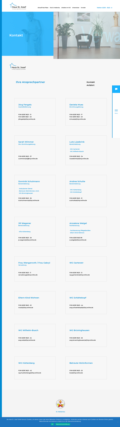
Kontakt (83, 7)
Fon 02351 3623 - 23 (25, 305)
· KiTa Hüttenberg (24, 231)
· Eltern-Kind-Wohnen (76, 233)
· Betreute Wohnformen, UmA (28, 191)
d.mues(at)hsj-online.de (77, 119)
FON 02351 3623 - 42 (25, 370)
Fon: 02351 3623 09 (75, 238)
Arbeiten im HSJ (66, 7)
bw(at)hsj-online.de (76, 373)
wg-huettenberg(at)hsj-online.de (29, 373)
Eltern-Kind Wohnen (28, 298)
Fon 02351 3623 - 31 (75, 198)
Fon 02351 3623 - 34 (76, 156)
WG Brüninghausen (79, 330)
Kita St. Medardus (55, 7)
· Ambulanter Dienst (25, 188)
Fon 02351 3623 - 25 (76, 370)
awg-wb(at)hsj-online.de (26, 340)
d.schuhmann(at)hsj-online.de (28, 200)
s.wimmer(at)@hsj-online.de (28, 159)
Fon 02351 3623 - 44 (76, 305)
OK (52, 424)
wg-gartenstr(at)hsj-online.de (79, 275)
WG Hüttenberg (26, 363)
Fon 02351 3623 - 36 (25, 198)
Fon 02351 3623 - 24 (25, 338)
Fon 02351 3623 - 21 (75, 272)
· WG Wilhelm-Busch (76, 151)
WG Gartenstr (76, 263)
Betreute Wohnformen (81, 363)
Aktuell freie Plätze (43, 7)
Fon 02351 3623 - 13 (24, 114)
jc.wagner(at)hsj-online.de (27, 240)
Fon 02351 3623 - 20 (25, 238)
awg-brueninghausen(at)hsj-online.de (82, 340)
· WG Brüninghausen (25, 193)
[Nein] (118, 422)
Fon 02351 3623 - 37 (25, 156)
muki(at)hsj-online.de (25, 307)
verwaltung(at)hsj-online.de (28, 275)
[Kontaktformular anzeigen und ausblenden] (116, 89)
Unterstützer (75, 7)
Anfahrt (90, 85)
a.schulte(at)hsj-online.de (78, 200)
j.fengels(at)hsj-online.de (26, 119)
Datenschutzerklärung (62, 424)
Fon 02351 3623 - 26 (76, 338)
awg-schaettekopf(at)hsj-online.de (81, 307)
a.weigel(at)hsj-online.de (77, 240)
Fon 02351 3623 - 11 (24, 272)
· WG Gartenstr (74, 149)
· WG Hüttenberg (75, 190)
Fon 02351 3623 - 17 (75, 114)
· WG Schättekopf (75, 192)
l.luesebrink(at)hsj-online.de (79, 159)
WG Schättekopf (77, 298)
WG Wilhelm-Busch (28, 330)
